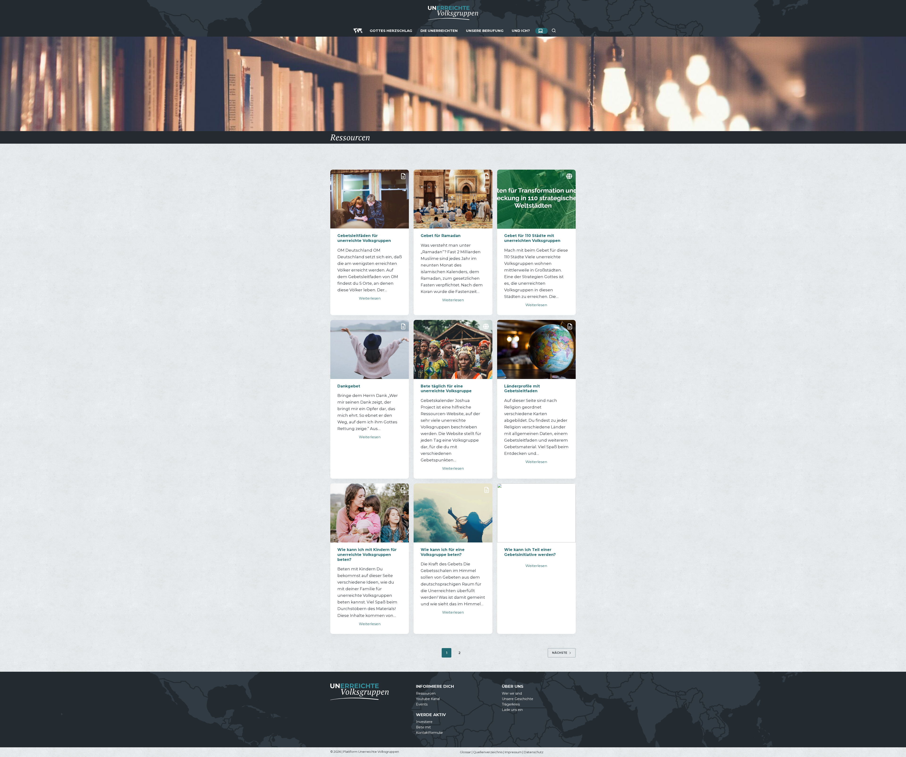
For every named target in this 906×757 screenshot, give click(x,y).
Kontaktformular (429, 733)
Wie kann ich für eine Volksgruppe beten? (443, 552)
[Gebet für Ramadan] (453, 199)
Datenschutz (533, 752)
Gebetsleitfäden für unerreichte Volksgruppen (364, 238)
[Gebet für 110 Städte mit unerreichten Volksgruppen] (536, 199)
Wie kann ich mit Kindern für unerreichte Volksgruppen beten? (367, 554)
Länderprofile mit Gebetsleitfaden (522, 388)
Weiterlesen (370, 298)
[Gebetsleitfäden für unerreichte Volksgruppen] (369, 199)
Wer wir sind (512, 693)
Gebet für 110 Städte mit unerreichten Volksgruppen (532, 238)
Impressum (513, 752)
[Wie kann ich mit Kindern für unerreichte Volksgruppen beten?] (369, 512)
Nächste (559, 652)
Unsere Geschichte (517, 699)
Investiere (424, 722)
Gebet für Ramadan (441, 235)
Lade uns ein (512, 710)
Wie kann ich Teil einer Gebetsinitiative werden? (530, 552)
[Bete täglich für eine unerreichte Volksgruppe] (453, 349)
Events (422, 704)
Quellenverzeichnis (488, 752)
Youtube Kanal (428, 699)
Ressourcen (426, 693)
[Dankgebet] (369, 349)
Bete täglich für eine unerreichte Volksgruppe (446, 388)
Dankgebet (348, 386)
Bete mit (423, 727)
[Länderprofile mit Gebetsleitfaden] (536, 349)
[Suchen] (554, 30)
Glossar (465, 752)
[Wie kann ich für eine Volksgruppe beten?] (453, 512)
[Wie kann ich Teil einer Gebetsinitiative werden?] (536, 512)
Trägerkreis (511, 704)
